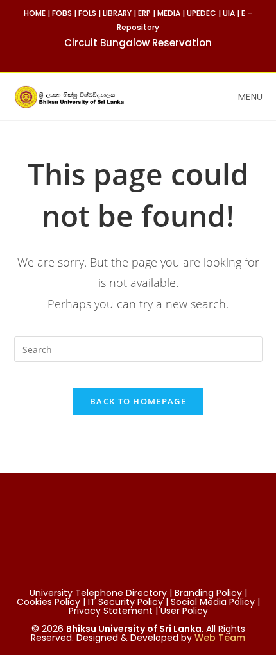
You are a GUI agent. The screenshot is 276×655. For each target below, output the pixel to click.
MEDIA (168, 13)
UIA (229, 13)
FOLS (87, 13)
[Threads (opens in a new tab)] (147, 57)
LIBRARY (117, 13)
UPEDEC (201, 13)
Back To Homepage (138, 401)
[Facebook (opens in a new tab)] (132, 57)
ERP (144, 13)
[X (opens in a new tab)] (117, 57)
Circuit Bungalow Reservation (138, 42)
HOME (35, 13)
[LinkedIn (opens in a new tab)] (160, 57)
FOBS (62, 13)
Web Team (219, 637)
